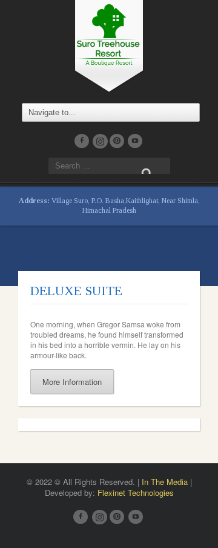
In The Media (165, 481)
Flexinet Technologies (135, 492)
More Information (72, 381)
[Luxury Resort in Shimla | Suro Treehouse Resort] (109, 45)
